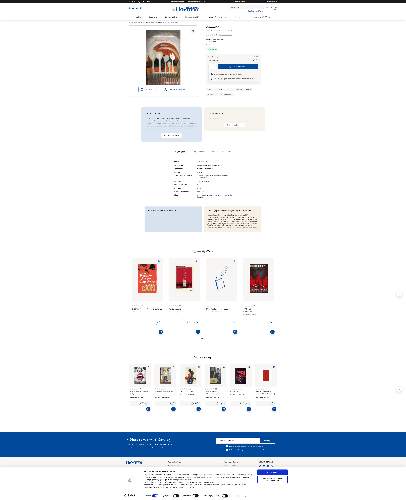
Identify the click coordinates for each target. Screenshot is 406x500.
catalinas (248, 221)
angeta (209, 221)
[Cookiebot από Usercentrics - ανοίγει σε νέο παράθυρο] (129, 495)
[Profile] (271, 9)
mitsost (254, 221)
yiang (239, 228)
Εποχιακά (153, 17)
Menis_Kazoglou (213, 217)
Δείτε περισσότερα (171, 135)
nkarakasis (240, 223)
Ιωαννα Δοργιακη (213, 226)
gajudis (225, 223)
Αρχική (131, 22)
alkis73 (251, 217)
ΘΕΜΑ (135, 22)
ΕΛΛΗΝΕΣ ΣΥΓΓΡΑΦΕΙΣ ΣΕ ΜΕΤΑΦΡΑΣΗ (158, 22)
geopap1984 (211, 223)
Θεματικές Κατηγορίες (217, 17)
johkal (255, 219)
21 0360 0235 (145, 2)
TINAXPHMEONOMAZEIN (239, 217)
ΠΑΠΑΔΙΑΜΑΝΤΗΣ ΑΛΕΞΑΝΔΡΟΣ (219, 30)
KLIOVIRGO (218, 219)
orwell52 (254, 223)
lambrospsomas (236, 215)
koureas (226, 228)
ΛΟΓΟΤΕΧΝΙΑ (142, 22)
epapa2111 (216, 221)
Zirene (232, 219)
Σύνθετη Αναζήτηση (256, 11)
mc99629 (233, 228)
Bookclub (238, 17)
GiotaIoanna (253, 228)
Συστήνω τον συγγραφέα (177, 89)
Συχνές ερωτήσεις (230, 466)
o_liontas (226, 219)
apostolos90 (224, 217)
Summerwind (234, 221)
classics (247, 223)
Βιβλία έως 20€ (212, 94)
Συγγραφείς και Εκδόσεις (260, 17)
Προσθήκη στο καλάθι (238, 67)
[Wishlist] (267, 9)
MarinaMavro (212, 228)
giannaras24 (247, 226)
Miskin (240, 226)
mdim (228, 215)
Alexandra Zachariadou (228, 226)
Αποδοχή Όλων (272, 472)
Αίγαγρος (219, 223)
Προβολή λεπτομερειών (241, 496)
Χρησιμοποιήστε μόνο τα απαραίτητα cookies (272, 479)
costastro (239, 219)
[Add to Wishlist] (193, 31)
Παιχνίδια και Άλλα (192, 17)
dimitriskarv (221, 215)
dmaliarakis (225, 221)
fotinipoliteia (212, 215)
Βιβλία (138, 17)
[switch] (176, 495)
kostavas (210, 219)
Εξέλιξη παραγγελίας (271, 2)
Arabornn (244, 228)
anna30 (242, 221)
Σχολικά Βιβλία (171, 17)
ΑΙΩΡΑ (214, 42)
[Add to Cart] (161, 332)
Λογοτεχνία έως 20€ (227, 94)
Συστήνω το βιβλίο (151, 89)
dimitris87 (232, 223)
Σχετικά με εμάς (173, 466)
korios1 (220, 228)
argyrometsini (247, 219)
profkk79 (245, 215)
